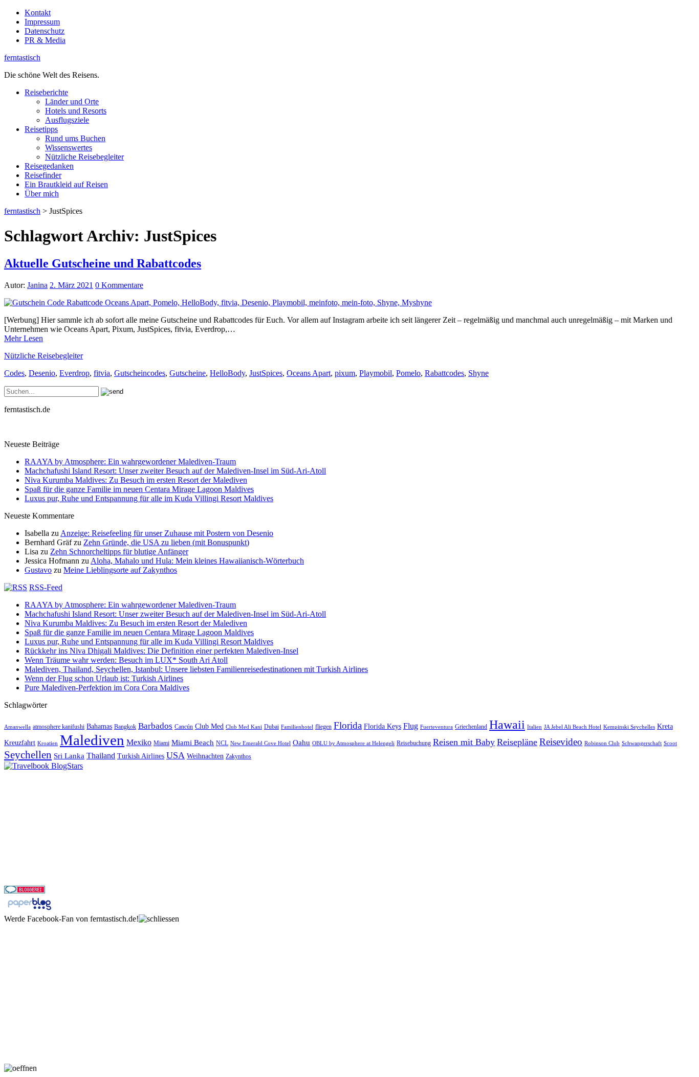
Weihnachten (205, 756)
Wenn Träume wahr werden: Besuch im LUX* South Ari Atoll (126, 660)
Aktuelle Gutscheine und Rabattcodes (102, 263)
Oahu (301, 742)
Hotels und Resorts (75, 110)
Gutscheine (187, 373)
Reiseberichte (46, 92)
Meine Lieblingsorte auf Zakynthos (120, 570)
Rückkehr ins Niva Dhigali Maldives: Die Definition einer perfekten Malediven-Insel (161, 650)
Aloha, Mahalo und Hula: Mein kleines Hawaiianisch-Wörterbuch (197, 560)
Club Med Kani (244, 727)
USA (175, 755)
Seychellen (28, 755)
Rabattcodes (444, 373)
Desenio (42, 373)
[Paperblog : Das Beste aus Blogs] (29, 909)
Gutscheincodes (139, 373)
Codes (14, 373)
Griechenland (471, 726)
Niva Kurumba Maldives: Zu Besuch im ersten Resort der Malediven (136, 480)
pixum (345, 373)
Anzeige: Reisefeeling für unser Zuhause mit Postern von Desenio (166, 533)
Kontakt (38, 12)
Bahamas (99, 726)
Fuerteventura (436, 727)
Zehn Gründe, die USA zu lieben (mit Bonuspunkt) (166, 542)
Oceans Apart (309, 373)
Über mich (42, 193)
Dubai (271, 726)
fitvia (102, 373)
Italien (534, 727)
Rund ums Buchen (75, 138)
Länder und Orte (72, 101)
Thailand (100, 755)
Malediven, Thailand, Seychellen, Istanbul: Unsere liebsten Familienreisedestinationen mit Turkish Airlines (196, 669)
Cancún (183, 726)
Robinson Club (602, 743)
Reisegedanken (49, 166)
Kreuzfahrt (19, 743)
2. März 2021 (71, 285)
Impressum (42, 21)
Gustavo (38, 570)
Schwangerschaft (642, 743)
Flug (410, 726)
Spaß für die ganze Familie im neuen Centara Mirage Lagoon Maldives (139, 489)
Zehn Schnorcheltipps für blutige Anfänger (119, 551)
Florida (348, 725)
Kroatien (47, 743)
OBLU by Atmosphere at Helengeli (353, 743)
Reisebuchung (414, 743)
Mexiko (138, 742)
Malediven (92, 740)
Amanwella (17, 727)
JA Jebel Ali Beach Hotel (572, 727)
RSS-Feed (45, 587)
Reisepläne (517, 742)
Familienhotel (297, 727)
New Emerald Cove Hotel (260, 743)
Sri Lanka (69, 755)
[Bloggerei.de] (24, 890)
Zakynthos (238, 756)
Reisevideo (560, 741)
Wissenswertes (68, 147)
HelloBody (227, 373)
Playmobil (375, 373)
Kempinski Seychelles (629, 727)
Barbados (155, 726)
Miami (161, 743)
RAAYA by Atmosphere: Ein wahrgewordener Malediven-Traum (130, 461)
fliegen (323, 726)
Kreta (665, 726)
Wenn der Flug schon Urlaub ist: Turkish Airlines (104, 678)
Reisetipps (41, 129)
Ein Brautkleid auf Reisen (66, 184)
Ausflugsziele (67, 120)
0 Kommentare (119, 285)
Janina (37, 285)
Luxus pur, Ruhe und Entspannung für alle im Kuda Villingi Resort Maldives (149, 498)
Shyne (478, 373)
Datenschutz (44, 31)
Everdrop (74, 373)
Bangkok (125, 726)
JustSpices (265, 373)
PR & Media (45, 40)
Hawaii (507, 724)
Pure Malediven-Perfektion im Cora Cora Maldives (107, 687)
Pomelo (408, 373)
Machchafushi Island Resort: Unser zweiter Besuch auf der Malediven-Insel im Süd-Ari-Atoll (175, 470)
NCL (222, 743)
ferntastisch (22, 57)
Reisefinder (43, 175)
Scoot (670, 743)
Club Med (209, 726)
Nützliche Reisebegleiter (84, 156)
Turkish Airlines (140, 756)
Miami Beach (192, 742)
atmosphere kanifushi (58, 726)
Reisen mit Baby (464, 742)
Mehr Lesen (23, 338)
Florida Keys (382, 726)
